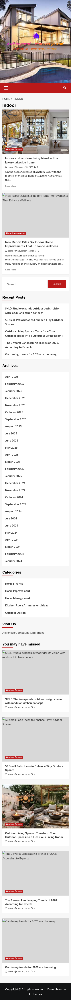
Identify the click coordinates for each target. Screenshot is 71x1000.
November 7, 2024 (25, 251)
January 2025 (13, 475)
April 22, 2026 (23, 774)
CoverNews (54, 989)
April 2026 (11, 376)
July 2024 (11, 518)
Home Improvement (15, 233)
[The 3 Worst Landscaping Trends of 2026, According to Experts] (35, 873)
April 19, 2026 (23, 972)
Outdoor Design (14, 149)
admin (10, 167)
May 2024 (11, 532)
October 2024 (14, 497)
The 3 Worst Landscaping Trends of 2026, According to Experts (32, 345)
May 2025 (11, 447)
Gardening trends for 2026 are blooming (31, 354)
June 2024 (11, 525)
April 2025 (11, 454)
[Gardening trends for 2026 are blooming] (35, 940)
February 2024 (14, 553)
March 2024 (12, 546)
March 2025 (12, 461)
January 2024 (13, 560)
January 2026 (13, 390)
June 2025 (11, 440)
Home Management (17, 598)
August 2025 (13, 426)
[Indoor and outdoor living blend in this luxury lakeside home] (35, 132)
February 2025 (14, 468)
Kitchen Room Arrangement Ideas (26, 605)
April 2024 (11, 539)
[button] (6, 87)
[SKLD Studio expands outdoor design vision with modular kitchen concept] (35, 672)
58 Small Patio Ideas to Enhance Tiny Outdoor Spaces (34, 322)
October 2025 (14, 412)
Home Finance (14, 583)
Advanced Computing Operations (23, 632)
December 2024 (15, 483)
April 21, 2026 (23, 841)
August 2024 (13, 511)
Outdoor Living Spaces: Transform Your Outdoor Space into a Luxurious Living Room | (34, 333)
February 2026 (14, 383)
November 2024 (15, 490)
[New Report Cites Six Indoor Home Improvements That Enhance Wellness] (35, 215)
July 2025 (11, 433)
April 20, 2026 (23, 908)
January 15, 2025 (25, 167)
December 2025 (15, 398)
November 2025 (15, 405)
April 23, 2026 (23, 707)
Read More (10, 186)
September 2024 (15, 504)
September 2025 (15, 419)
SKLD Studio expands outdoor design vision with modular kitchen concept (32, 310)
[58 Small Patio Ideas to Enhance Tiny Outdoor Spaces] (35, 739)
